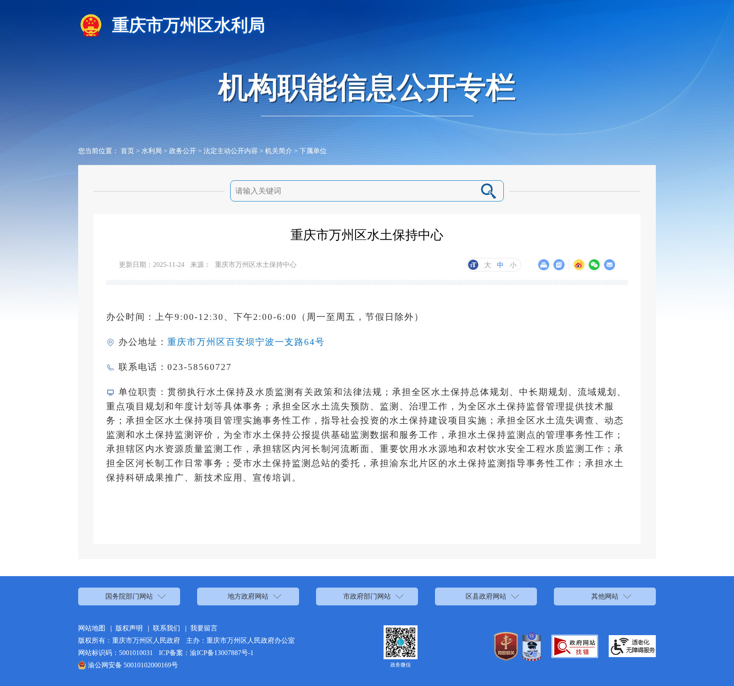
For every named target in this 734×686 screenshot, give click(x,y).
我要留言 (203, 628)
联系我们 (166, 628)
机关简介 (278, 150)
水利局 (151, 150)
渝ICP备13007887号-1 (222, 652)
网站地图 (91, 628)
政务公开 (182, 150)
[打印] (543, 264)
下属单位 (313, 150)
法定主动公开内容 (230, 150)
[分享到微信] (594, 264)
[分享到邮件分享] (609, 264)
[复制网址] (559, 264)
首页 (127, 150)
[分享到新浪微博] (578, 264)
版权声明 (129, 628)
